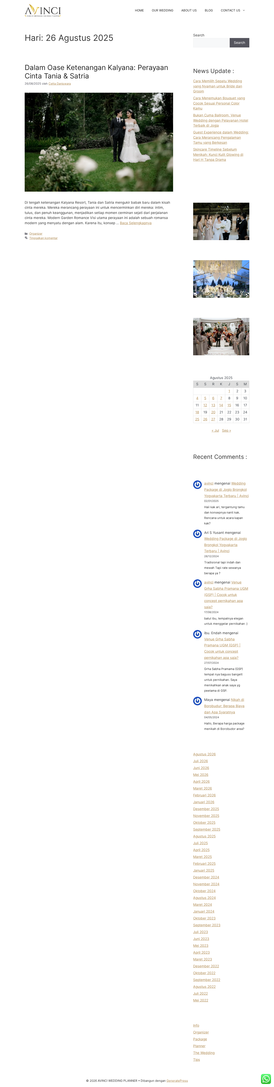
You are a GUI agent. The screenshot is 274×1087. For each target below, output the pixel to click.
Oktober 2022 (204, 973)
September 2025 (206, 829)
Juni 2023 (201, 939)
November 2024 (206, 884)
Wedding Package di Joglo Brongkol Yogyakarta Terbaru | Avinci (226, 489)
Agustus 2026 (204, 754)
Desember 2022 (206, 966)
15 (229, 405)
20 (213, 412)
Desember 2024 (206, 877)
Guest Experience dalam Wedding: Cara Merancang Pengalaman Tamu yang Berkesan (221, 137)
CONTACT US (230, 10)
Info (196, 1025)
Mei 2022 (200, 1000)
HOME (139, 10)
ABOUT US (189, 10)
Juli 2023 (200, 932)
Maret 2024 (202, 905)
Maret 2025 (202, 857)
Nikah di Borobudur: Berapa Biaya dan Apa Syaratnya (224, 706)
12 (205, 405)
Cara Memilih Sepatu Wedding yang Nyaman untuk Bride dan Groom (217, 86)
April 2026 (201, 782)
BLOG (209, 10)
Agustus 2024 (204, 898)
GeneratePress (177, 1081)
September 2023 (206, 925)
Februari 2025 (204, 864)
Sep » (226, 430)
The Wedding (204, 1053)
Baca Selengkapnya (136, 223)
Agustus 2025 (204, 836)
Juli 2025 (200, 843)
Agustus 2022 (204, 987)
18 (197, 412)
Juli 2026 (200, 761)
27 (213, 419)
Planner (199, 1046)
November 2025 (206, 816)
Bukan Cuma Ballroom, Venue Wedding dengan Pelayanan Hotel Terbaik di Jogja (220, 120)
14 (221, 405)
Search (198, 35)
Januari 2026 (203, 802)
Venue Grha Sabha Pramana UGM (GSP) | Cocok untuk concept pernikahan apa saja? (226, 594)
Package (200, 1039)
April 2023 (201, 952)
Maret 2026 (202, 788)
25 (197, 419)
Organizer (35, 233)
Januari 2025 (203, 870)
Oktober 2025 (204, 823)
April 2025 (201, 850)
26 (205, 419)
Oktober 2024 (204, 891)
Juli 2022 (200, 993)
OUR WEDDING (162, 10)
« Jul (215, 430)
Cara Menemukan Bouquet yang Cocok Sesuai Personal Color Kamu (219, 103)
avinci (208, 483)
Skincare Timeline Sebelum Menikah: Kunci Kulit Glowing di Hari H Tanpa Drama (218, 154)
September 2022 (206, 980)
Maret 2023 (202, 959)
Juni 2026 (201, 768)
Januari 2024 (203, 911)
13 (213, 405)
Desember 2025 (206, 809)
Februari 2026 (204, 795)
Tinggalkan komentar (43, 238)
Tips (196, 1060)
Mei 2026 (200, 775)
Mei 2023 (200, 946)
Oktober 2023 (204, 918)
